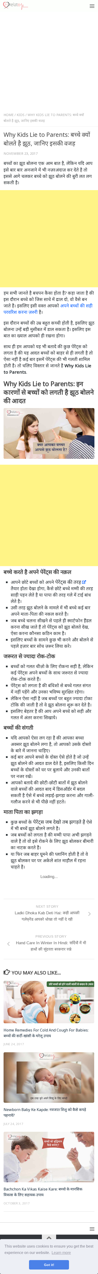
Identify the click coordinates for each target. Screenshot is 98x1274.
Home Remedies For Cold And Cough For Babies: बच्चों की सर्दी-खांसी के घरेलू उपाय (46, 1033)
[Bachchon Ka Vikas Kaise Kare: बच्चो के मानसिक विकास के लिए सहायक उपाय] (49, 1157)
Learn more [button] (61, 1253)
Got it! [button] (49, 1265)
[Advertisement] (49, 63)
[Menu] (92, 6)
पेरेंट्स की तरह (68, 582)
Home (9, 115)
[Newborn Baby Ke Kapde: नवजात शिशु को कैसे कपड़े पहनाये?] (49, 1077)
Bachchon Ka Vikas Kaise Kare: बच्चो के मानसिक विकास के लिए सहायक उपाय (43, 1191)
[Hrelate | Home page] (20, 6)
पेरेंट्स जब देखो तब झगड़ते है (59, 822)
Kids (20, 115)
